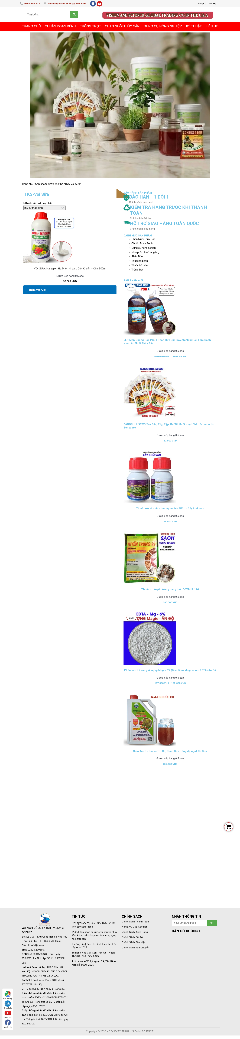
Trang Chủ (31, 26)
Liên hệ (212, 26)
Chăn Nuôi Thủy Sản (122, 26)
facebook (8, 1027)
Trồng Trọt (90, 26)
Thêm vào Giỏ (37, 289)
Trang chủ (27, 183)
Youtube (7, 1017)
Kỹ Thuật (194, 26)
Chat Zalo (8, 1008)
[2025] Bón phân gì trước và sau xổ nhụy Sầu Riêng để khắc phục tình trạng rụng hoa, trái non (94, 935)
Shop (201, 3)
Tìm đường (7, 999)
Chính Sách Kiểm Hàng (135, 932)
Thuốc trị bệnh (139, 260)
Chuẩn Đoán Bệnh (60, 26)
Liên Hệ (212, 3)
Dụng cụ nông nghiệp (163, 26)
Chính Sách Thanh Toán (135, 921)
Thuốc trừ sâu (139, 265)
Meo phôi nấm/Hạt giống (145, 252)
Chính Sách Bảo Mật (133, 942)
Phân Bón (137, 256)
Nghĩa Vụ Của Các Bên (135, 926)
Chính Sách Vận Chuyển (135, 947)
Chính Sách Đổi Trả (133, 937)
